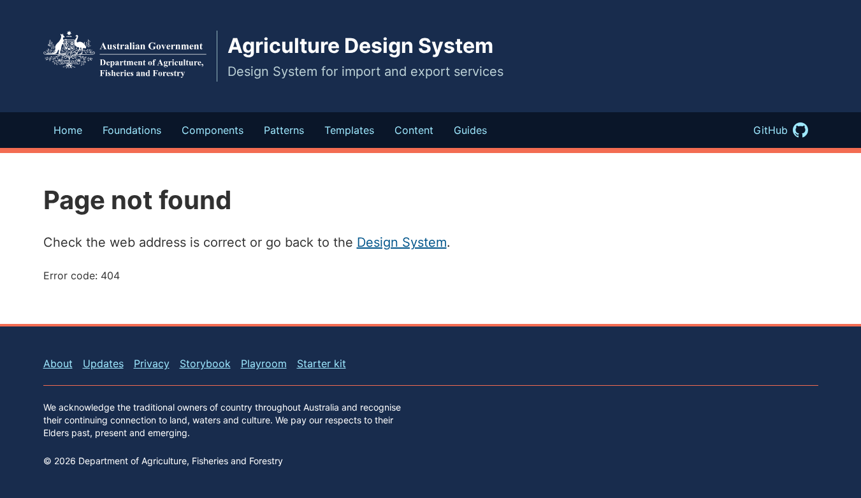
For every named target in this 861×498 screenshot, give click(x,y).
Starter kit (321, 363)
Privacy (152, 363)
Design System (402, 242)
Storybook (205, 363)
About (58, 363)
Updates (103, 363)
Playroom (264, 363)
